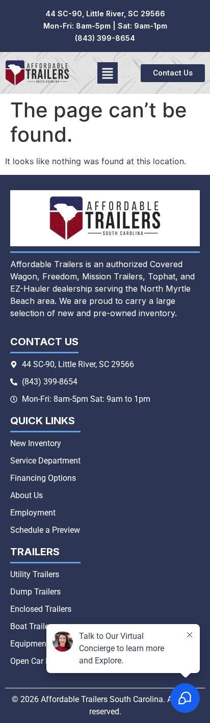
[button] (107, 73)
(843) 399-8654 (105, 38)
